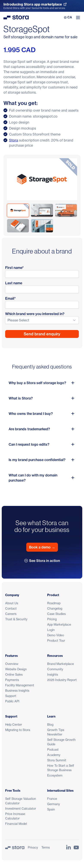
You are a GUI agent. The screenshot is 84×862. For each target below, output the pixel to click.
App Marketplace (59, 624)
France (52, 798)
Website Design (16, 669)
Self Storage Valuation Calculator (20, 801)
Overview (11, 664)
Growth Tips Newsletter (55, 732)
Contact (11, 608)
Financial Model (16, 823)
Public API (12, 701)
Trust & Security (16, 619)
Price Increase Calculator (15, 816)
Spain (51, 809)
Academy (53, 755)
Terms (45, 847)
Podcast (53, 749)
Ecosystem (54, 775)
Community (55, 669)
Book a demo (42, 547)
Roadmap (54, 603)
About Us (11, 603)
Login (51, 630)
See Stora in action (44, 560)
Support (10, 696)
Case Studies (56, 614)
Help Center (13, 724)
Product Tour (56, 640)
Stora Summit (56, 760)
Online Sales (14, 674)
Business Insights (17, 690)
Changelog (54, 608)
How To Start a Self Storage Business (60, 768)
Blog (50, 724)
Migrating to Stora (17, 730)
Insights (52, 674)
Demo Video (55, 635)
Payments (12, 680)
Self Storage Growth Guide (61, 742)
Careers (10, 614)
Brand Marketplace (60, 664)
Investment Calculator (20, 808)
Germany (53, 804)
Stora (13, 140)
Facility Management (19, 685)
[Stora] (14, 847)
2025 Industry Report (62, 680)
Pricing (52, 619)
